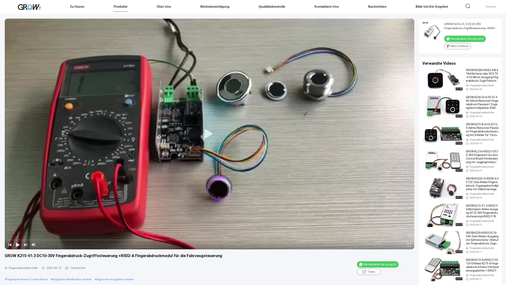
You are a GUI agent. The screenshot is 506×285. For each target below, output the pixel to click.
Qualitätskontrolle (272, 6)
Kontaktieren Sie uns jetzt (380, 264)
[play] (209, 134)
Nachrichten (377, 6)
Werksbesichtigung (214, 6)
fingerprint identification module (72, 279)
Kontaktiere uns (326, 6)
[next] (26, 245)
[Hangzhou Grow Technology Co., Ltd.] (29, 7)
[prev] (10, 245)
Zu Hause (77, 6)
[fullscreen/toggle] (409, 245)
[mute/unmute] (34, 245)
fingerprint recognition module (115, 279)
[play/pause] (18, 245)
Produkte (120, 6)
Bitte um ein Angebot (432, 6)
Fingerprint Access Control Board (27, 279)
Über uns (164, 6)
